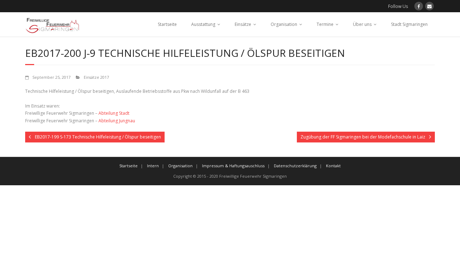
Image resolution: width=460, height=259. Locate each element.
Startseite (167, 24)
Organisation (284, 24)
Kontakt (333, 165)
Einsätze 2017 (96, 77)
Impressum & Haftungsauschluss (233, 165)
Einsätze (243, 24)
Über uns (362, 24)
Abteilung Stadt (113, 113)
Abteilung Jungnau (116, 121)
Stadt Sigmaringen (409, 24)
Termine (325, 24)
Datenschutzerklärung (295, 165)
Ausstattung (203, 24)
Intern (153, 165)
